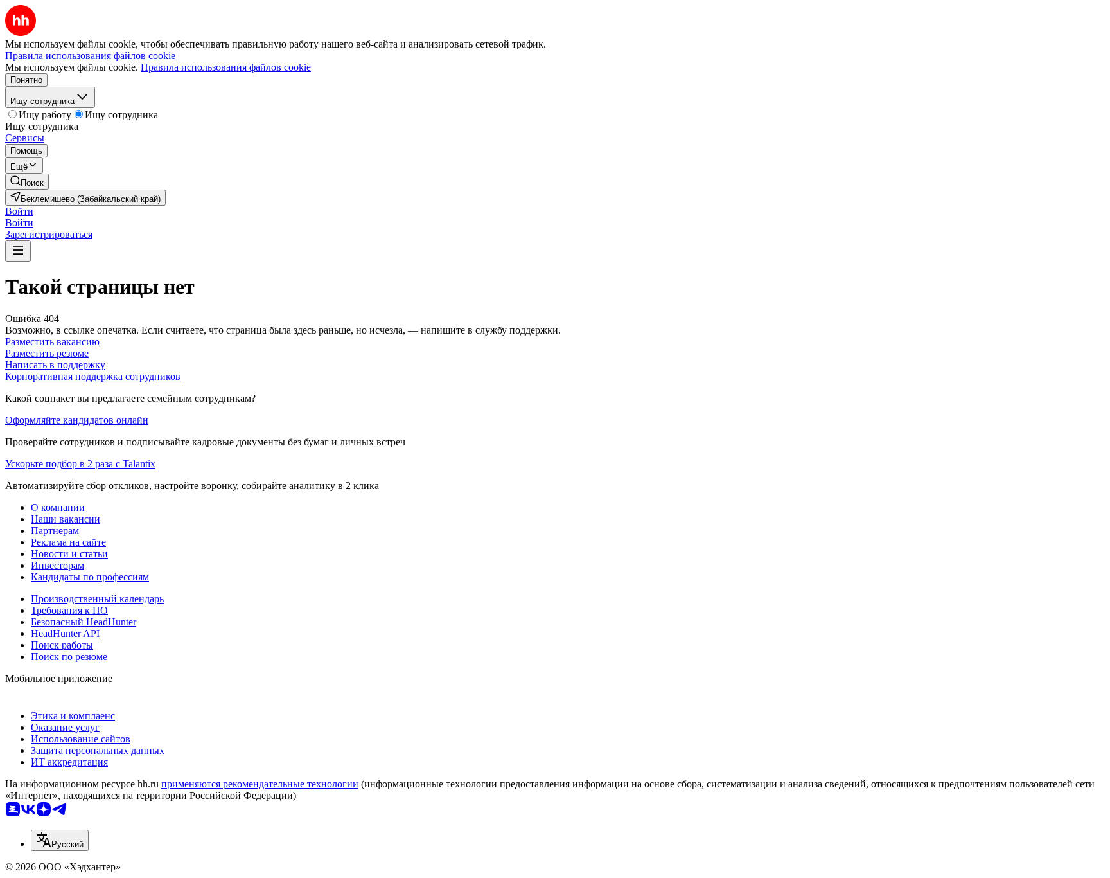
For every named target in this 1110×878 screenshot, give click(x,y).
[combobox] (60, 840)
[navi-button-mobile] (18, 251)
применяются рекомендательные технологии (259, 783)
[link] (27, 182)
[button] (19, 211)
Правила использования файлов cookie (226, 67)
